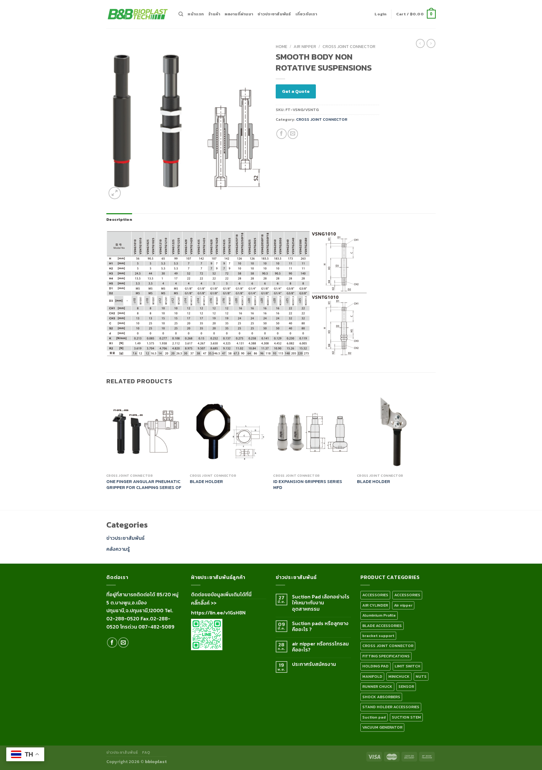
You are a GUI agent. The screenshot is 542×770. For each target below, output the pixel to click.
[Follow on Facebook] (112, 642)
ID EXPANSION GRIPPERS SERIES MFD (307, 484)
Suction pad (374, 717)
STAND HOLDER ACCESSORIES (390, 707)
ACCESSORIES (375, 595)
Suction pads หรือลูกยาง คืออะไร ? (320, 626)
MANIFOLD (372, 676)
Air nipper (305, 46)
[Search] (180, 14)
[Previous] (106, 450)
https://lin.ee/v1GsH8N (218, 612)
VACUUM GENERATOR (382, 727)
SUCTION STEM (406, 717)
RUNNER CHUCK (377, 686)
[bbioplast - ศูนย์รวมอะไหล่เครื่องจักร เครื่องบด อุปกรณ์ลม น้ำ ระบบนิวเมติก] (137, 14)
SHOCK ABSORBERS (381, 697)
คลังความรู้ (118, 549)
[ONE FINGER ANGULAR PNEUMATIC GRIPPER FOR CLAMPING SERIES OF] (145, 431)
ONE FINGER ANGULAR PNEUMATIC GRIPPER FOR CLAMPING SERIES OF (143, 484)
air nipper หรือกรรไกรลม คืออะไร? (320, 647)
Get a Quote (296, 91)
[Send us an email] (123, 642)
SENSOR (406, 686)
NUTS (421, 676)
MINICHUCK (399, 676)
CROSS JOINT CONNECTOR (348, 46)
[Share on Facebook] (281, 134)
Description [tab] (119, 219)
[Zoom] (115, 193)
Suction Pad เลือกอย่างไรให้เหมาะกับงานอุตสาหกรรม (320, 603)
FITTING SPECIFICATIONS (386, 656)
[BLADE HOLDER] (228, 431)
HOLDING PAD (375, 666)
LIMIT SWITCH (407, 666)
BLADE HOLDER (206, 482)
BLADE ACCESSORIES (382, 626)
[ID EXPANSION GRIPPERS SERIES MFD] (312, 431)
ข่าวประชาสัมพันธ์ (274, 14)
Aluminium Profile (379, 615)
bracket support (378, 636)
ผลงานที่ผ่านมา (239, 14)
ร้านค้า (214, 14)
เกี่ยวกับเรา (306, 14)
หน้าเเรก (196, 14)
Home (281, 46)
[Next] (433, 450)
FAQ (146, 752)
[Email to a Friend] (293, 134)
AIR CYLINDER (375, 605)
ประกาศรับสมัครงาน (314, 664)
